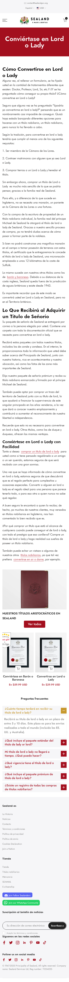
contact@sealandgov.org (37, 3)
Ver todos (34, 624)
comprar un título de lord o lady (40, 451)
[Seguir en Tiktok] (44, 942)
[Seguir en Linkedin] (24, 942)
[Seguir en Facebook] (4, 942)
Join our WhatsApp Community (23, 902)
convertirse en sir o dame (28, 559)
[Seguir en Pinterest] (31, 942)
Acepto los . (22, 933)
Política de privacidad (12, 834)
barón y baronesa (17, 277)
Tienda (5, 866)
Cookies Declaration (12, 843)
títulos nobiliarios (31, 555)
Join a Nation (8, 848)
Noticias (6, 819)
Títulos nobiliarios (10, 871)
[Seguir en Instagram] (17, 942)
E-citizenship (8, 886)
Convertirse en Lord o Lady (51, 678)
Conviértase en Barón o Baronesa (18, 678)
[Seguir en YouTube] (38, 942)
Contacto (6, 824)
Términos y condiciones (13, 829)
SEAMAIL (6, 881)
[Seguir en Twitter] (11, 942)
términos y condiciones (27, 933)
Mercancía (7, 876)
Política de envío (10, 838)
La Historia (7, 814)
